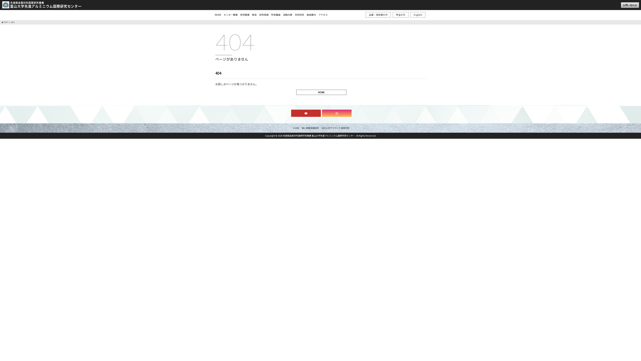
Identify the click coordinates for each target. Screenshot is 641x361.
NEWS (218, 14)
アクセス (323, 14)
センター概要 (231, 14)
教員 (254, 14)
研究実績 (264, 14)
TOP (5, 22)
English (418, 14)
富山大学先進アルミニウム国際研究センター (42, 4)
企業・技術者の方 (378, 14)
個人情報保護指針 (310, 128)
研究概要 (245, 14)
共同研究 (299, 14)
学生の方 (400, 14)
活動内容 (287, 14)
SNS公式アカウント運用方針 (336, 128)
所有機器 (275, 14)
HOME (321, 92)
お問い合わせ (630, 5)
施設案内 (311, 14)
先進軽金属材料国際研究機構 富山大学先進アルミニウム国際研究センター (319, 135)
